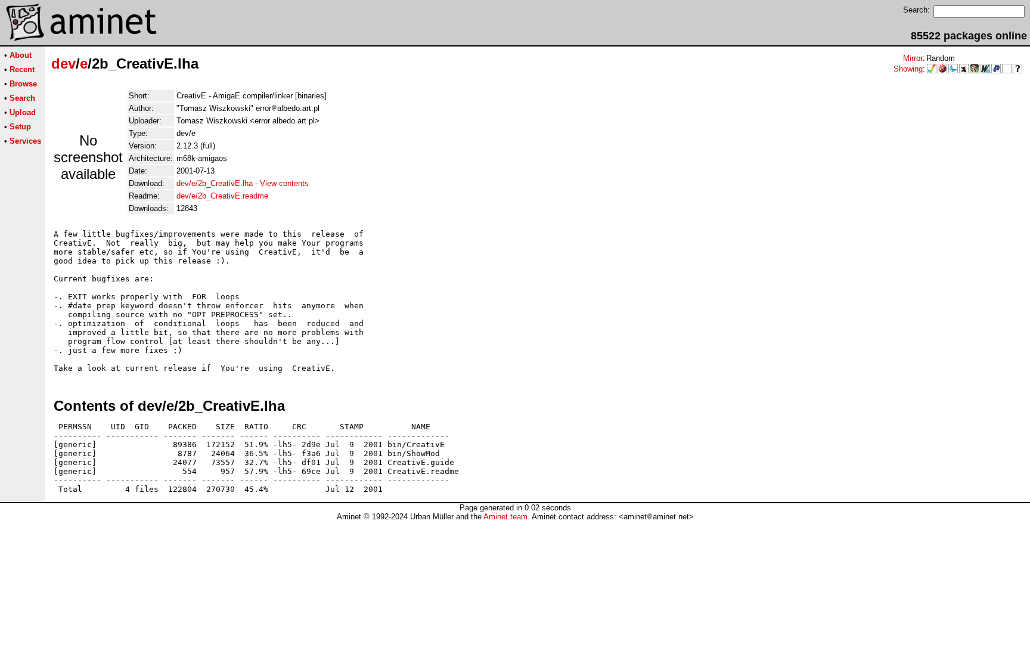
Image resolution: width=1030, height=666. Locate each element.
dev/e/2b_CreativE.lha (214, 183)
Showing (908, 68)
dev (63, 63)
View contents (284, 183)
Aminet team (505, 516)
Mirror (913, 58)
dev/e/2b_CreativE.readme (222, 195)
